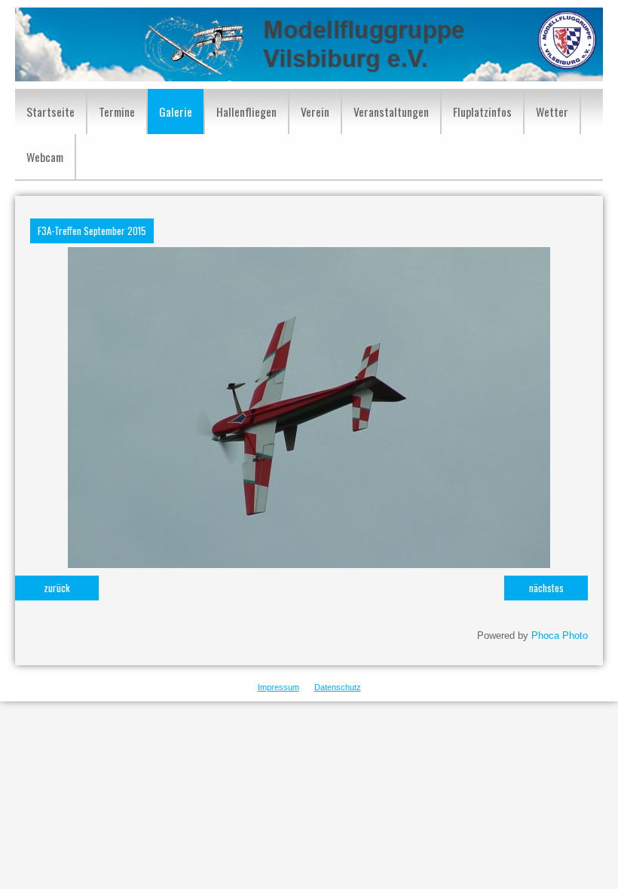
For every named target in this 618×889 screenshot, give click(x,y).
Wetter (552, 111)
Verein (315, 111)
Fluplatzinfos (482, 111)
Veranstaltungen (391, 111)
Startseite (50, 111)
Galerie (175, 111)
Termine (117, 111)
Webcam (44, 157)
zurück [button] (57, 587)
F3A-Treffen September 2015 (92, 230)
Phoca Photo (559, 635)
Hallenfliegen (246, 111)
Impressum (278, 687)
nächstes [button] (546, 587)
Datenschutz (337, 687)
